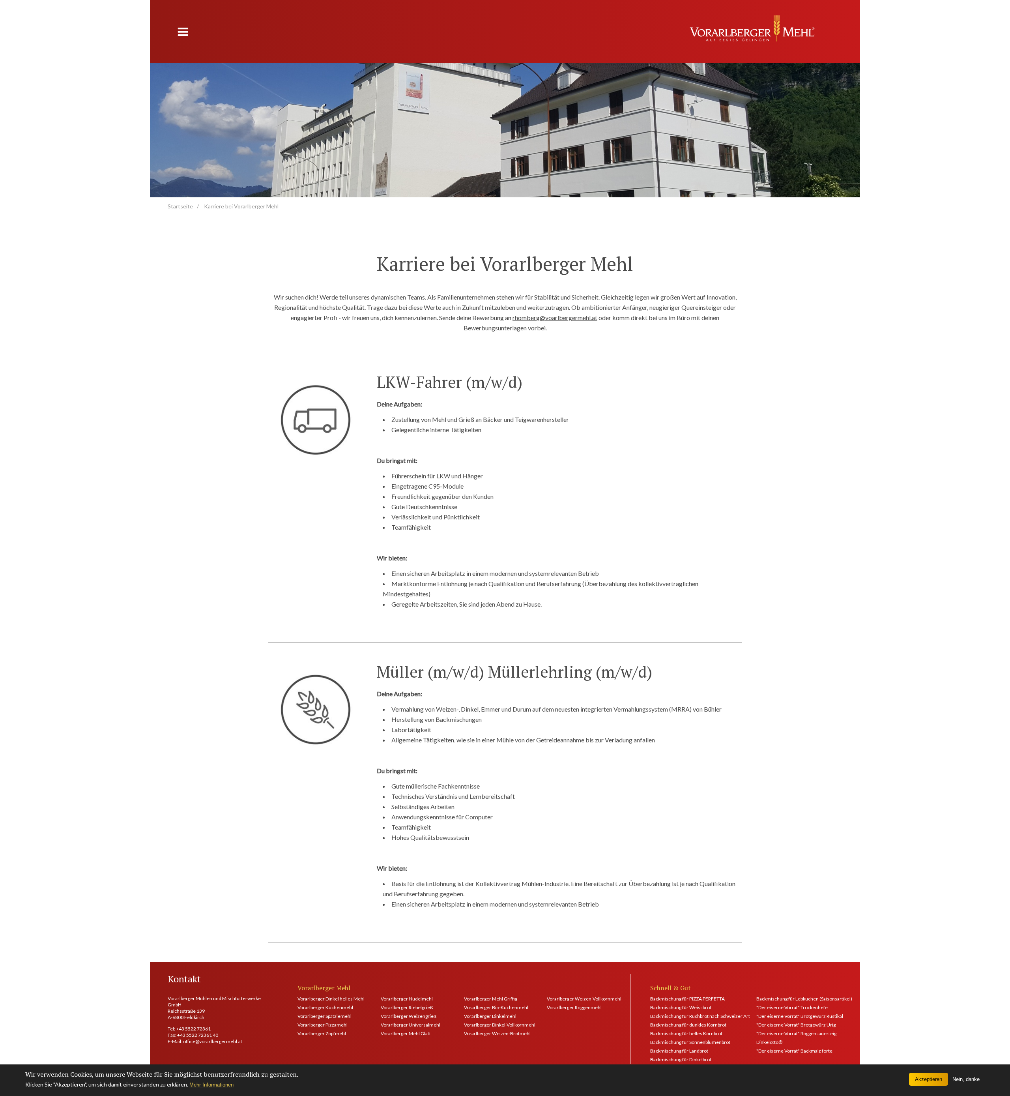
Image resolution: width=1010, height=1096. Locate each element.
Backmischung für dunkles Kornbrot (688, 1025)
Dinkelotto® (769, 1042)
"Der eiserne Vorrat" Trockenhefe (792, 1007)
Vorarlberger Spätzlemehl (324, 1016)
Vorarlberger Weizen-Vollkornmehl (578, 999)
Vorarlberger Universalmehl (410, 1025)
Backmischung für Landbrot (679, 1051)
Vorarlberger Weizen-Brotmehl (495, 1033)
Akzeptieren (928, 1079)
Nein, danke (966, 1079)
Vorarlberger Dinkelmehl (490, 1016)
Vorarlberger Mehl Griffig (490, 999)
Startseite (180, 206)
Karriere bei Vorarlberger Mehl (241, 206)
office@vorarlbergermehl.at (212, 1041)
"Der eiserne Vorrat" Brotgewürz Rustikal (799, 1016)
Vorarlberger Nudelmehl (407, 999)
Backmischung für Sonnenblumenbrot (690, 1042)
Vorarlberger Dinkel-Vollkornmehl (495, 1025)
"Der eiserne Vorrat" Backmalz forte (794, 1051)
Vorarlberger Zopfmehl (321, 1033)
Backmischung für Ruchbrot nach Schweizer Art (693, 1016)
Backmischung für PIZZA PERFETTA (687, 999)
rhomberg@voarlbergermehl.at (554, 317)
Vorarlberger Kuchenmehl (325, 1007)
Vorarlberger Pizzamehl (322, 1025)
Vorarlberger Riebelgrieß (407, 1007)
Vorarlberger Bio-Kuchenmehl (495, 1007)
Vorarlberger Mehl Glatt (406, 1033)
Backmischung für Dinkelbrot (680, 1059)
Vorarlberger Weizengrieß (408, 1016)
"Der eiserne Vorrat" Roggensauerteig (796, 1033)
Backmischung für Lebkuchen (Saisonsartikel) (799, 999)
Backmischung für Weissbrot (680, 1007)
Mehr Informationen (211, 1084)
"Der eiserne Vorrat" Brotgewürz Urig (796, 1025)
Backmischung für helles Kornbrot (686, 1033)
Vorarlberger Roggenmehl (574, 1007)
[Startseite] (752, 28)
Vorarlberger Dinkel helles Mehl (329, 999)
